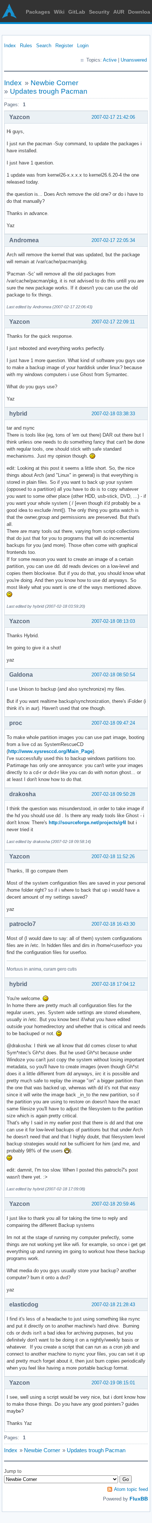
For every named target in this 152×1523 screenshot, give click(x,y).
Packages (38, 12)
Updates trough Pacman (48, 91)
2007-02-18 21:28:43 (113, 1304)
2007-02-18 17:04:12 (113, 984)
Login (83, 45)
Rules (26, 45)
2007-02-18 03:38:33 (113, 413)
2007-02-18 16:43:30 (113, 924)
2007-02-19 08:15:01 (113, 1382)
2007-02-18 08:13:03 (113, 621)
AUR (118, 12)
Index (10, 45)
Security (99, 12)
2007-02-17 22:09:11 (113, 322)
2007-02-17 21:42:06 (113, 117)
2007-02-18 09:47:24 (113, 723)
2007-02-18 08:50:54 (113, 674)
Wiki (59, 12)
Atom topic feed (131, 1489)
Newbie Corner (54, 83)
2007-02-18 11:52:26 (113, 856)
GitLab (76, 12)
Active (110, 60)
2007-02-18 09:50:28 (113, 794)
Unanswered (134, 60)
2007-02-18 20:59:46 (113, 1204)
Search (43, 45)
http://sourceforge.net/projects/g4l (87, 822)
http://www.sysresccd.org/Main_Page (50, 751)
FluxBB (138, 1499)
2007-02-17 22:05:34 (113, 240)
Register (64, 45)
